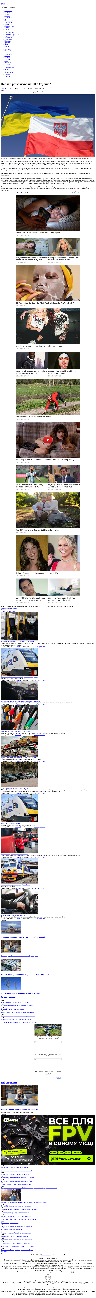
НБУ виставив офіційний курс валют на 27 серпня (17, 1005)
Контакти (7, 49)
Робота (6, 69)
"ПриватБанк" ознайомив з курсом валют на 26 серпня (18, 1219)
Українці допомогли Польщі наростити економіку (17, 1233)
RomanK (18, 647)
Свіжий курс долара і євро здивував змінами (15, 1213)
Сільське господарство (11, 34)
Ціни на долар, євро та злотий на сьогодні (14, 1167)
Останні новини (8, 997)
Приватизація (8, 21)
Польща (14, 608)
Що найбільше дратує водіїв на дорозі (13, 915)
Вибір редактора (9, 1082)
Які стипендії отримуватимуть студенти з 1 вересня (17, 1177)
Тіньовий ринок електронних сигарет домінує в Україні (19, 1022)
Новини (7, 74)
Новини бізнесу (9, 51)
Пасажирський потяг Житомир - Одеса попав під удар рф (19, 677)
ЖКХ (6, 44)
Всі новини (8, 11)
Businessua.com (46, 1255)
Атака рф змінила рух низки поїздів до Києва (15, 885)
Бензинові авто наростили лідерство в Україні (15, 731)
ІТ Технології (8, 72)
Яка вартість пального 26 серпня (11, 1229)
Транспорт (7, 42)
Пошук (6, 29)
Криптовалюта (9, 32)
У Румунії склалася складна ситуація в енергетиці (21, 993)
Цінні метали (8, 17)
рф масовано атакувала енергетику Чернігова (15, 1174)
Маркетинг (8, 37)
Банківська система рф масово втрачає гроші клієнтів (18, 1016)
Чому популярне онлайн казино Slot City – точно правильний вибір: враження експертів (29, 1188)
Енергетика (8, 24)
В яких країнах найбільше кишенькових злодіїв (24, 1202)
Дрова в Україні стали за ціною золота (13, 1009)
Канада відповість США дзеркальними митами (16, 1184)
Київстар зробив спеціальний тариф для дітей (19, 956)
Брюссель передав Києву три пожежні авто (14, 854)
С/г (5, 71)
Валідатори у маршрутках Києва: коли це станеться (17, 641)
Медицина (7, 41)
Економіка (7, 12)
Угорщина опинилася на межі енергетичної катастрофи (23, 937)
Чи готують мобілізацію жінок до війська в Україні (17, 1181)
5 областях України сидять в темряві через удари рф (17, 1226)
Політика (7, 16)
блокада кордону (6, 608)
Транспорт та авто (6, 88)
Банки (6, 19)
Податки (7, 64)
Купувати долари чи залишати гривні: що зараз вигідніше (25, 975)
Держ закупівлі (9, 26)
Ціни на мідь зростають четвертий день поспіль (16, 1216)
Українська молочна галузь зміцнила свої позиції (16, 1171)
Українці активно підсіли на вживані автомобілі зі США (19, 757)
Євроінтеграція (9, 36)
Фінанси (7, 14)
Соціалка (7, 76)
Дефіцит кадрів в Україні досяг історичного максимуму (18, 1012)
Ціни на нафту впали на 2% (9, 1223)
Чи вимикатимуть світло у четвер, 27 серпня (15, 1002)
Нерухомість (8, 22)
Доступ (6, 46)
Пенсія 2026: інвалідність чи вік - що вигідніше (16, 1019)
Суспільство (8, 39)
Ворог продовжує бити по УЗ (10, 823)
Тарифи (6, 27)
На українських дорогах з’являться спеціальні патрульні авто (20, 701)
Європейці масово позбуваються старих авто (15, 788)
